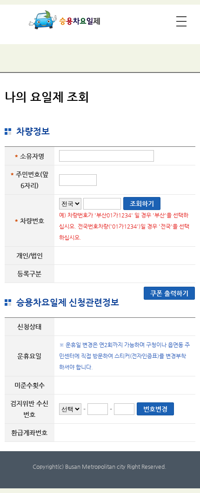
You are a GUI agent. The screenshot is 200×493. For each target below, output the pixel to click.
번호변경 (155, 409)
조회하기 (142, 203)
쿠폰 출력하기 (169, 293)
